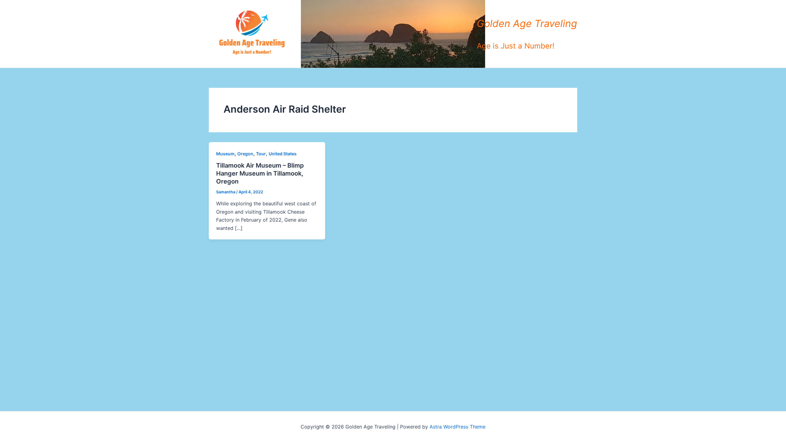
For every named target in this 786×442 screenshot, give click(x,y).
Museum (225, 153)
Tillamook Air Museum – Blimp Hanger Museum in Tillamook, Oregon (260, 173)
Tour (261, 153)
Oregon (245, 153)
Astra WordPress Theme (457, 427)
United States (283, 153)
